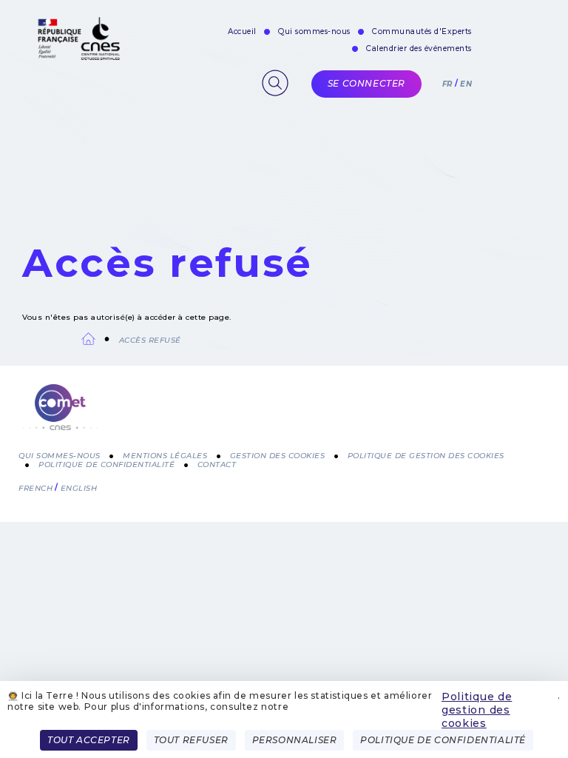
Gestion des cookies (277, 455)
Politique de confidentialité (106, 464)
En (466, 84)
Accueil (242, 31)
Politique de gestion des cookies (477, 710)
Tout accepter (88, 739)
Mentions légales (165, 455)
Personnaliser (294, 739)
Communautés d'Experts (422, 31)
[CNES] (77, 56)
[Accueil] (284, 415)
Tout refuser (191, 739)
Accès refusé (150, 340)
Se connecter (366, 83)
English (79, 488)
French (35, 488)
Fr (447, 84)
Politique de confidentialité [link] (443, 739)
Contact (217, 464)
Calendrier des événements (419, 48)
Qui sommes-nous (314, 31)
